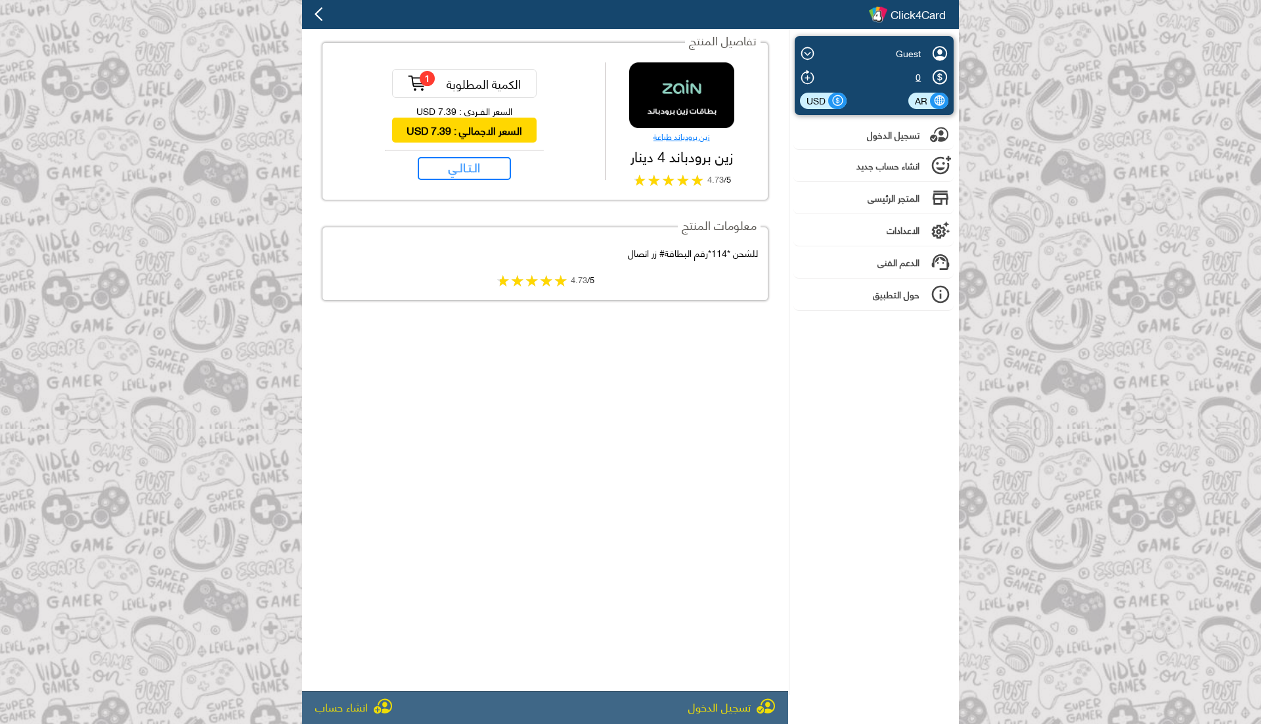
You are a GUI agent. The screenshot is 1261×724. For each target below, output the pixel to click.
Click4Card (918, 14)
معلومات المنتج (719, 224)
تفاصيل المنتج (723, 40)
